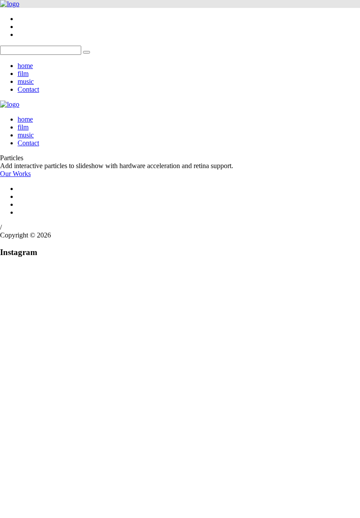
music (26, 81)
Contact (28, 89)
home (25, 65)
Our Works (15, 173)
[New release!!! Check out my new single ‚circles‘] (134, 417)
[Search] (86, 52)
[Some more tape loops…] (43, 274)
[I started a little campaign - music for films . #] (43, 409)
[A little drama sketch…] (43, 358)
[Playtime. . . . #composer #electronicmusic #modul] (134, 369)
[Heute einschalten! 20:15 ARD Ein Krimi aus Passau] (134, 309)
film (23, 73)
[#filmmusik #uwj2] (225, 394)
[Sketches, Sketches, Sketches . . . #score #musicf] (225, 286)
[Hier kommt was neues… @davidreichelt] (225, 362)
